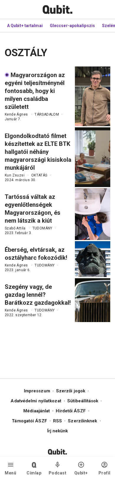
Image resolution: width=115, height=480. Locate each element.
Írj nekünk (57, 431)
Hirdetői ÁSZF (71, 411)
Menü (10, 473)
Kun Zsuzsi (14, 175)
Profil (104, 473)
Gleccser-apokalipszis (72, 25)
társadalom (46, 114)
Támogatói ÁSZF (29, 421)
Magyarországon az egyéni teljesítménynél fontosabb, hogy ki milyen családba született (35, 90)
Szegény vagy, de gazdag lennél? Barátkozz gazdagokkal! (38, 294)
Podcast (58, 473)
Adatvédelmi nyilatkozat (36, 401)
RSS (57, 421)
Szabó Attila (15, 228)
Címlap (34, 473)
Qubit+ (81, 473)
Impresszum (37, 391)
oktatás (39, 175)
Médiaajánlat (36, 411)
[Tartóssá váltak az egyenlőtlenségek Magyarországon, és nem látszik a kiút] (92, 214)
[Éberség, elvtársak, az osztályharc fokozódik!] (92, 259)
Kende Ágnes (16, 114)
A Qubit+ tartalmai (25, 25)
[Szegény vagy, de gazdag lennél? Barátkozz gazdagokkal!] (92, 300)
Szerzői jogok (70, 391)
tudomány (42, 228)
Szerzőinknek (82, 421)
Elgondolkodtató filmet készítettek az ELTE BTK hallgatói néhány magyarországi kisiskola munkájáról (38, 151)
